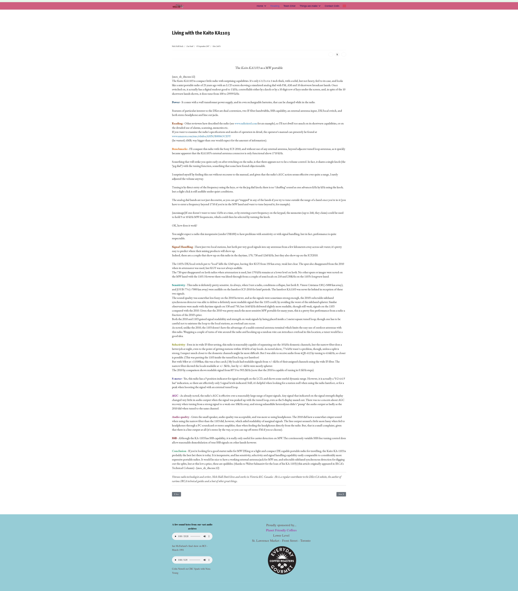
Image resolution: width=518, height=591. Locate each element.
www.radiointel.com (246, 123)
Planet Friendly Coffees (281, 530)
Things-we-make (309, 6)
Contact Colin (332, 6)
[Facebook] (330, 54)
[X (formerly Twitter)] (337, 54)
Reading (274, 6)
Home (260, 6)
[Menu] (344, 6)
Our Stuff (189, 46)
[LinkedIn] (343, 54)
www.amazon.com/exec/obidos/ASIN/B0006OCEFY (201, 136)
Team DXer (289, 6)
